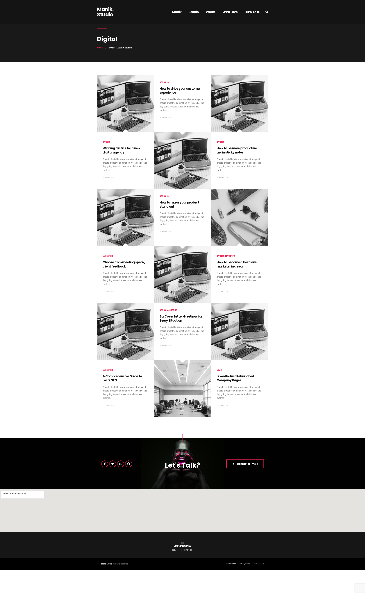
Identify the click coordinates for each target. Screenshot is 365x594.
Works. (211, 12)
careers (106, 142)
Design (163, 82)
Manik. (177, 12)
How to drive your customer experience (180, 90)
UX (168, 82)
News (219, 370)
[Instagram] (120, 463)
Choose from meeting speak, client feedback (124, 264)
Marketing (108, 256)
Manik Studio (106, 564)
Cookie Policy (258, 563)
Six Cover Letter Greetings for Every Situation (181, 318)
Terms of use (230, 563)
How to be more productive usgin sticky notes (237, 150)
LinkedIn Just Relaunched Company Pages (235, 378)
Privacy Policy (244, 563)
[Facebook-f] (104, 463)
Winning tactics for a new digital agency (121, 150)
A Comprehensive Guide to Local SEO (122, 378)
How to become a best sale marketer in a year (236, 264)
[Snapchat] (128, 463)
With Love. (230, 12)
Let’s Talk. (252, 12)
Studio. (194, 12)
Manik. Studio (105, 12)
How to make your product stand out (179, 204)
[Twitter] (112, 463)
